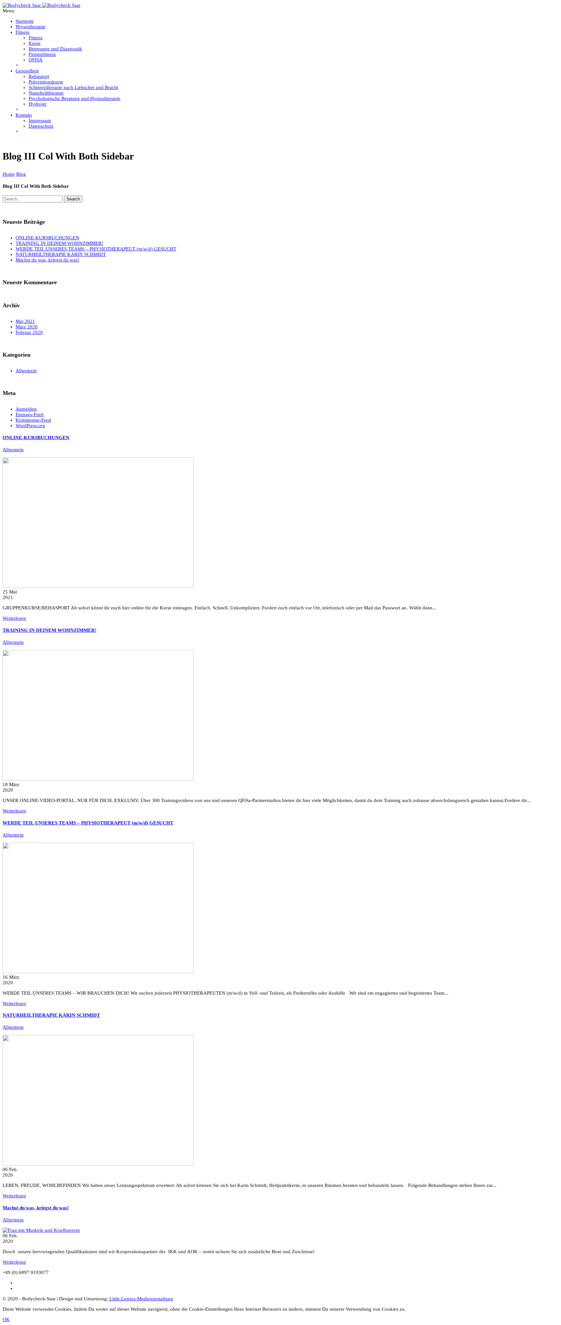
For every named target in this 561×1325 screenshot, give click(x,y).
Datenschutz (41, 126)
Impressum (40, 120)
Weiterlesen (14, 618)
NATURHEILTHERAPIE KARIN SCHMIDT (61, 254)
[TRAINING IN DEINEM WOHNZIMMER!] (98, 779)
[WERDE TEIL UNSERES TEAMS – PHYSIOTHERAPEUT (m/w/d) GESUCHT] (98, 971)
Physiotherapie (30, 26)
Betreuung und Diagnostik (55, 48)
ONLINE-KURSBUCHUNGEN (47, 237)
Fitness (23, 32)
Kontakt (24, 115)
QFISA (36, 59)
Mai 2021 (25, 321)
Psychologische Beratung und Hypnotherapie (74, 98)
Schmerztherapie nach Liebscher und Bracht (73, 87)
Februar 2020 (29, 332)
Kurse (35, 43)
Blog (21, 174)
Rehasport (39, 76)
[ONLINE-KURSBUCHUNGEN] (98, 586)
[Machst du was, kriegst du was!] (41, 1230)
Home (9, 174)
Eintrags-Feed (30, 414)
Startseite (25, 21)
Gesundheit (27, 70)
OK (6, 1319)
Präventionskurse (46, 81)
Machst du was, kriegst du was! (47, 259)
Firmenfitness (42, 54)
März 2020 (27, 326)
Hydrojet (37, 104)
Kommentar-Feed (33, 420)
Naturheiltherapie (46, 93)
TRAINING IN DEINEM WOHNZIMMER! (59, 243)
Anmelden (26, 409)
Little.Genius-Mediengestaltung (140, 1298)
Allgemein (26, 370)
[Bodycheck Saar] (42, 5)
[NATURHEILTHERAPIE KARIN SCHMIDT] (98, 1163)
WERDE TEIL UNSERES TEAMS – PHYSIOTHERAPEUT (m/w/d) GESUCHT (96, 248)
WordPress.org (30, 425)
